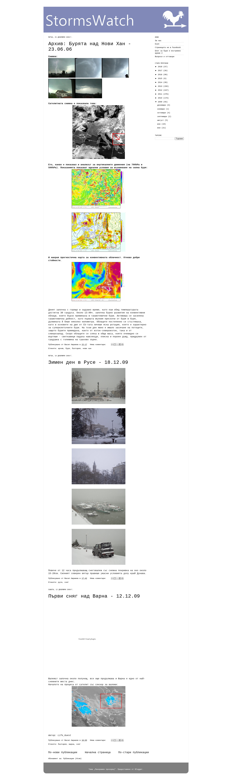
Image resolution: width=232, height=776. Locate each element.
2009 (160, 102)
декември (162, 105)
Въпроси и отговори (164, 56)
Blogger (138, 769)
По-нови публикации (62, 752)
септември (162, 116)
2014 (160, 82)
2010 (160, 98)
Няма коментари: (98, 344)
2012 (160, 90)
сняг (66, 582)
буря (68, 348)
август (161, 120)
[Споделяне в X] (117, 344)
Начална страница (98, 752)
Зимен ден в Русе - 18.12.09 (88, 362)
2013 (160, 86)
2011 (160, 94)
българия (76, 348)
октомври (162, 113)
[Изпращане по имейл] (112, 344)
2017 (160, 70)
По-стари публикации (133, 752)
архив (60, 348)
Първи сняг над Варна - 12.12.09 (94, 596)
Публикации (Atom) (72, 758)
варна (71, 744)
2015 (160, 78)
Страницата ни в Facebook (168, 47)
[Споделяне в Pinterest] (122, 344)
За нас (158, 41)
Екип (157, 44)
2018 (160, 67)
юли (159, 124)
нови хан (87, 348)
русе (60, 582)
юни (159, 128)
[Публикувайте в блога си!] (114, 344)
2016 (160, 75)
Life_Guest (64, 735)
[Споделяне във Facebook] (120, 344)
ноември (161, 109)
